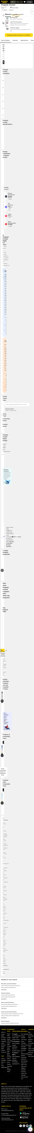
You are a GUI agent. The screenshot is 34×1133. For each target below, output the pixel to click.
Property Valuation (23, 1036)
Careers (3, 1034)
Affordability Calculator (24, 1049)
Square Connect (16, 1039)
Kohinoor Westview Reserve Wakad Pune (10, 1015)
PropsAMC (9, 1066)
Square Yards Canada (9, 1035)
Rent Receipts (24, 1061)
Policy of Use (3, 1063)
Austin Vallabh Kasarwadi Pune (8, 995)
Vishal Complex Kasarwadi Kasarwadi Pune (10, 985)
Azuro (8, 1062)
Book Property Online (9, 1069)
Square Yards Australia (9, 1044)
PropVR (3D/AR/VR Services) (14, 1047)
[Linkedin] (24, 1126)
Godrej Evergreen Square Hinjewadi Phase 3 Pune (12, 1013)
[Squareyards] (4, 2)
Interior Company (9, 1059)
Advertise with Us (16, 1050)
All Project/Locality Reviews (24, 1053)
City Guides (31, 1043)
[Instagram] (30, 1126)
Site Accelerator (16, 1043)
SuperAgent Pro (16, 1063)
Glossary (30, 1034)
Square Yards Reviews (3, 1048)
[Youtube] (27, 1126)
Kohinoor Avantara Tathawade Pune (9, 1006)
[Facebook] (20, 1126)
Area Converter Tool (24, 1077)
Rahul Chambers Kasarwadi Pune (8, 987)
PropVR (9, 1064)
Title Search (24, 1039)
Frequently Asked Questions (3, 1043)
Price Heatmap (24, 1034)
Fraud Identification (4, 1066)
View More (3, 989)
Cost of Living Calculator (24, 1045)
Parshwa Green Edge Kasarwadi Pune (9, 1004)
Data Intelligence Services (16, 1057)
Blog (29, 1032)
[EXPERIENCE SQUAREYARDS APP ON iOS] (24, 1118)
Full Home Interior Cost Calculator (24, 1073)
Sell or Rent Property (17, 1)
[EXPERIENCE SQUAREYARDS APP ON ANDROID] (24, 1114)
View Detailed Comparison (3, 650)
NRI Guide (30, 1052)
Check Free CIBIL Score (24, 1063)
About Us (3, 1032)
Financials (3, 1039)
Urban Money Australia (9, 1055)
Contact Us (3, 1052)
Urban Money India (8, 1049)
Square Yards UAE (9, 1040)
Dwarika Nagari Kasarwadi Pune (8, 996)
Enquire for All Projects (3, 654)
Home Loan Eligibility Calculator (23, 1068)
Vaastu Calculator (23, 1042)
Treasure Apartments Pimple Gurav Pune (10, 1023)
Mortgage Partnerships (15, 1061)
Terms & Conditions (3, 1059)
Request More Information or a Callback (19, 35)
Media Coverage (3, 1036)
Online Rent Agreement (23, 1058)
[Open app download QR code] (32, 11)
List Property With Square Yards (16, 1036)
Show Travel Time (4, 415)
